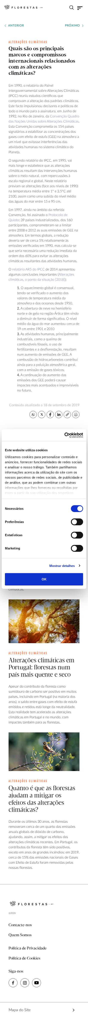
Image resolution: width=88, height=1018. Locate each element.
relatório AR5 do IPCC (28, 269)
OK (44, 579)
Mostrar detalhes (62, 565)
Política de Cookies (24, 958)
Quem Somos (20, 935)
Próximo (72, 25)
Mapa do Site (20, 1010)
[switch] (77, 521)
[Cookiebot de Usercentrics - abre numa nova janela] (64, 435)
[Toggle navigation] (80, 8)
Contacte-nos (20, 925)
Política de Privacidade (28, 948)
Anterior (16, 25)
